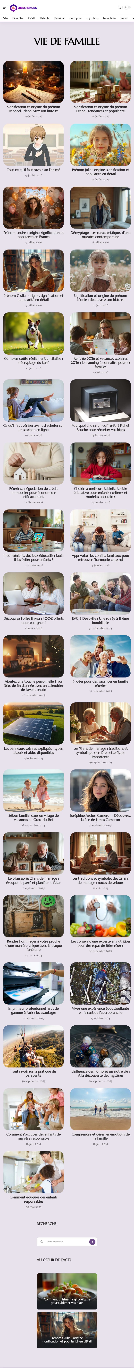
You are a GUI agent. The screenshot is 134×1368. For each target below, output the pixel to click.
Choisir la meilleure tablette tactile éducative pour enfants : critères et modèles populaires (100, 492)
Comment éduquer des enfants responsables (33, 1199)
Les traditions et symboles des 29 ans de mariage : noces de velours (100, 880)
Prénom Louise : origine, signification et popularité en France (33, 235)
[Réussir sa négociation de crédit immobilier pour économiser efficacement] (33, 463)
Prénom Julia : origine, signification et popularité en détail (100, 172)
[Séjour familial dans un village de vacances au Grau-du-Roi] (33, 790)
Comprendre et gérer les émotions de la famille (101, 1136)
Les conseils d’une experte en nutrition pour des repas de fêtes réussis (100, 943)
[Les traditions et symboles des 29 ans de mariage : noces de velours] (100, 853)
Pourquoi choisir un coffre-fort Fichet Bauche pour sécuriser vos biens (100, 427)
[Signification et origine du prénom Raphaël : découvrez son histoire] (33, 82)
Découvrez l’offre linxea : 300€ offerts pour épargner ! (34, 620)
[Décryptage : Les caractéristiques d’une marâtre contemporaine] (100, 208)
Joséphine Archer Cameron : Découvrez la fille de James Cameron (100, 817)
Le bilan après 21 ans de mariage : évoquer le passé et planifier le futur (33, 880)
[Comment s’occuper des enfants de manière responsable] (33, 1109)
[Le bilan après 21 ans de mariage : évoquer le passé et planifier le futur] (33, 853)
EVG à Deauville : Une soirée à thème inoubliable (100, 620)
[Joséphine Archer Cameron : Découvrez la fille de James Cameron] (100, 790)
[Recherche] (119, 7)
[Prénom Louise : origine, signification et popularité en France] (33, 208)
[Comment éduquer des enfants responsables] (33, 1172)
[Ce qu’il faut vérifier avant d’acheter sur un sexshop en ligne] (33, 400)
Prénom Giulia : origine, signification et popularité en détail (33, 298)
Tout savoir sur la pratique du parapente (33, 1073)
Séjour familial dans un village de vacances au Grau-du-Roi (33, 817)
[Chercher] (23, 7)
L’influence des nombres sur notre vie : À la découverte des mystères (100, 1073)
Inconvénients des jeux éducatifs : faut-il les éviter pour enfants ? (34, 557)
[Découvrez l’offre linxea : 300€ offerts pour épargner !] (33, 593)
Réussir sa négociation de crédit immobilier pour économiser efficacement (33, 492)
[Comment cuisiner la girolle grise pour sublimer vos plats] (67, 1291)
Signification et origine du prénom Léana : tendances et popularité (100, 109)
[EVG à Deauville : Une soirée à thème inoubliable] (100, 593)
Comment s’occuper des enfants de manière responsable (33, 1136)
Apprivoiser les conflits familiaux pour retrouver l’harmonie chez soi (100, 557)
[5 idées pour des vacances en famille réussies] (100, 656)
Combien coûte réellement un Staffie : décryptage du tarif (33, 360)
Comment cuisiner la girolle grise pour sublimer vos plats (67, 1301)
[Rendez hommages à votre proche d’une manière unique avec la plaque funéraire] (33, 916)
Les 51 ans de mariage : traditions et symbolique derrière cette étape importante (101, 752)
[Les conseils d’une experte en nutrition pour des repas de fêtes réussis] (100, 916)
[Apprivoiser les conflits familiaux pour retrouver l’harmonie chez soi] (100, 530)
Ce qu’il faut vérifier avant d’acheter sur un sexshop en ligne (33, 427)
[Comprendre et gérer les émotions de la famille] (100, 1109)
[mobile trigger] (6, 7)
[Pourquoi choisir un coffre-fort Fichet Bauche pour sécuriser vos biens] (100, 400)
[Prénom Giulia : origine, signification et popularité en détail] (33, 271)
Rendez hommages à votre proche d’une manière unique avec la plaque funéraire (33, 945)
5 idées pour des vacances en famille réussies (100, 683)
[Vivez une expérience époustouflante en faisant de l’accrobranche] (100, 983)
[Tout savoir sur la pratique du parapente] (33, 1046)
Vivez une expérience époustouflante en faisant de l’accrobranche (100, 1010)
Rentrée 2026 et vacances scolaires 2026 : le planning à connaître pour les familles (100, 362)
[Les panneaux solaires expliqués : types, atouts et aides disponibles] (33, 723)
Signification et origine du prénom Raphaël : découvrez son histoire (33, 109)
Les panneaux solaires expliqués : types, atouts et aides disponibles (33, 750)
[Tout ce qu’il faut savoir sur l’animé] (33, 145)
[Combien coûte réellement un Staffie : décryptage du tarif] (33, 333)
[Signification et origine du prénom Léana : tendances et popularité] (100, 82)
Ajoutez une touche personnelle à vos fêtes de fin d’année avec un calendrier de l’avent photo (33, 685)
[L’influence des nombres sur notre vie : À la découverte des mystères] (100, 1046)
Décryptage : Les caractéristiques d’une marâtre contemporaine (100, 235)
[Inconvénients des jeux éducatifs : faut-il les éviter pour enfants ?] (33, 530)
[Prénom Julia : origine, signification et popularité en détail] (100, 145)
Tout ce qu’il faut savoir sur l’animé (33, 170)
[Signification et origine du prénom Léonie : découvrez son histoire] (100, 271)
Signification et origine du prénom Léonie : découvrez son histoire (100, 298)
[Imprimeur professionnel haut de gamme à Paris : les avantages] (33, 983)
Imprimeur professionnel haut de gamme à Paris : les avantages (33, 1010)
